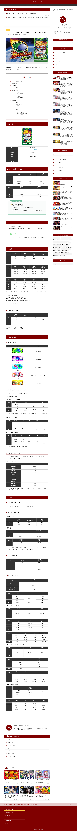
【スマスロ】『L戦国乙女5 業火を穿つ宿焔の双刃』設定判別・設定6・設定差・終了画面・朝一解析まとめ (27, 18)
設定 (64, 255)
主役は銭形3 (59, 250)
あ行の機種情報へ (11, 739)
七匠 (54, 250)
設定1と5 (18, 106)
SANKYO (66, 239)
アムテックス (60, 241)
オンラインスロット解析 (60, 52)
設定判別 (14, 100)
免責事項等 (8, 818)
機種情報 (14, 80)
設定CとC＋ (19, 105)
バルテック (55, 247)
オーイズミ (60, 242)
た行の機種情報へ (11, 748)
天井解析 (56, 64)
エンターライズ (66, 241)
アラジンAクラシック (59, 156)
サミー (64, 244)
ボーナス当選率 (19, 110)
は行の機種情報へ (11, 753)
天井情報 (31, 5)
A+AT (59, 238)
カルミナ (65, 242)
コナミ (70, 242)
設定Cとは (14, 83)
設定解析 (56, 67)
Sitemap (59, 5)
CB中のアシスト (19, 109)
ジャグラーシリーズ (59, 173)
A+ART (55, 238)
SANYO (70, 239)
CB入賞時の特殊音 (19, 96)
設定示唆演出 (15, 90)
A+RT (62, 238)
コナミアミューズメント (57, 244)
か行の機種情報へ (11, 742)
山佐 (62, 252)
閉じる (29, 77)
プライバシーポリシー (11, 812)
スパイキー (68, 244)
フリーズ (45, 5)
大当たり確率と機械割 (17, 81)
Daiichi (55, 239)
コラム (56, 55)
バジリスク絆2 (58, 162)
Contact (66, 5)
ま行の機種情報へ (11, 756)
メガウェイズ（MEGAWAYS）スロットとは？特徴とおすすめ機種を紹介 (22, 13)
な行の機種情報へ (11, 750)
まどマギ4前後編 (58, 170)
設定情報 (38, 5)
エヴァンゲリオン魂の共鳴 (60, 159)
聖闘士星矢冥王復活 (59, 167)
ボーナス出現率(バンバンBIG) (22, 113)
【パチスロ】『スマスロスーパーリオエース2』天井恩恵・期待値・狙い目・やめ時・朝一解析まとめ (27, 23)
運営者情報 (52, 5)
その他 (56, 58)
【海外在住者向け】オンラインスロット (17, 5)
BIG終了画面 (18, 92)
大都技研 (55, 252)
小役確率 (14, 85)
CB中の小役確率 (19, 87)
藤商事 (60, 255)
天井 (59, 252)
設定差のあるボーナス (20, 104)
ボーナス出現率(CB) (20, 114)
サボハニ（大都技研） (33, 149)
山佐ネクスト (67, 252)
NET (62, 239)
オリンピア (55, 242)
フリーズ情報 (57, 61)
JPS (58, 239)
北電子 (67, 250)
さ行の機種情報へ (11, 745)
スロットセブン (38, 2)
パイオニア (60, 247)
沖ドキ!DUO (56, 255)
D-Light (69, 238)
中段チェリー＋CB (19, 102)
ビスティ (65, 247)
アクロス (55, 241)
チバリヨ (56, 165)
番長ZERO (57, 154)
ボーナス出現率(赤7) (20, 112)
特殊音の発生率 (20, 97)
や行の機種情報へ (11, 759)
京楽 (63, 250)
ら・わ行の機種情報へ (12, 761)
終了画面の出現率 (20, 93)
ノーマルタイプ (33, 159)
